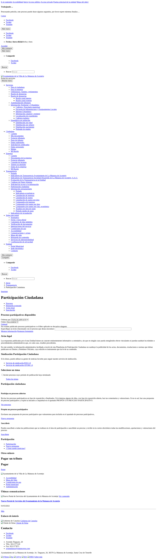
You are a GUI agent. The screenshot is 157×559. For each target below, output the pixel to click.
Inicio (26, 2)
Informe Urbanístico (23, 112)
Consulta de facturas (18, 162)
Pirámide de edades (23, 129)
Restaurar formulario (25, 331)
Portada (14, 173)
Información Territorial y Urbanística (25, 105)
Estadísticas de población (20, 120)
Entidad (9, 244)
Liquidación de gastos (24, 198)
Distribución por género (25, 125)
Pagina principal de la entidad (64, 2)
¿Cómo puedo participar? (15, 448)
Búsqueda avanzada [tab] (13, 306)
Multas (13, 149)
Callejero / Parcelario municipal (28, 107)
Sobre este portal (12, 215)
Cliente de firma (22, 523)
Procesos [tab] (9, 303)
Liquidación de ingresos (25, 195)
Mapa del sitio (16, 235)
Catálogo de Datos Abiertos (21, 182)
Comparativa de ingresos (25, 202)
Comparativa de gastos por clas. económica (32, 206)
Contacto (14, 251)
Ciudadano (10, 131)
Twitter (13, 63)
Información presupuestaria (21, 189)
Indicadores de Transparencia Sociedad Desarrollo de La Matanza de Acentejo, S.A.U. (44, 178)
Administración (12, 487)
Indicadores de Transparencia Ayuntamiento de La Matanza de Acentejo (38, 176)
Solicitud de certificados (20, 145)
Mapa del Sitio (11, 480)
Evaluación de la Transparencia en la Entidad (28, 180)
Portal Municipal (17, 246)
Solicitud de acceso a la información (25, 184)
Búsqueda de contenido (20, 237)
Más (2, 511)
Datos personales (17, 147)
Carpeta (14, 134)
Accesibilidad (18, 2)
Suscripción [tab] (10, 310)
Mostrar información (9, 331)
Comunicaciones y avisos (20, 233)
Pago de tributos (17, 140)
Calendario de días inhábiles (22, 222)
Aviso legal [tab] (10, 308)
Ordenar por (5, 320)
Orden (3, 322)
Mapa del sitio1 (83, 2)
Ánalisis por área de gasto (26, 209)
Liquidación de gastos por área (27, 200)
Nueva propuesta (12, 446)
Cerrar (3, 16)
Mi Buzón (15, 151)
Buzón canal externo (24, 100)
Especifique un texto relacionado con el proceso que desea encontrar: (27, 329)
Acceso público (34, 2)
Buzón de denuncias (18, 94)
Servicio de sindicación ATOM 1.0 (19, 365)
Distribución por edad (24, 123)
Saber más (38, 557)
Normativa (15, 218)
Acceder (4, 46)
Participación (11, 444)
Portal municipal (12, 484)
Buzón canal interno (23, 98)
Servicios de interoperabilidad (22, 240)
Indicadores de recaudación (21, 213)
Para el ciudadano (18, 87)
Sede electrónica (17, 248)
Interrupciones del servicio (21, 226)
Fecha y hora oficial (18, 220)
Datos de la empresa (18, 167)
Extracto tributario (18, 138)
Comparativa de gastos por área (28, 204)
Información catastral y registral (28, 114)
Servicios (9, 85)
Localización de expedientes (27, 116)
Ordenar (4, 324)
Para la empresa (17, 89)
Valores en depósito (18, 165)
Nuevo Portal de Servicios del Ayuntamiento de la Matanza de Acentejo (30, 501)
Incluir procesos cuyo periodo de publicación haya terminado (27, 375)
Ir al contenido (6, 2)
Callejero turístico (22, 118)
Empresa (9, 153)
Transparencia (11, 171)
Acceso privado (47, 2)
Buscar (8, 72)
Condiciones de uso (18, 229)
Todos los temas (12, 379)
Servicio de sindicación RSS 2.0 (18, 363)
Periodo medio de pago (25, 211)
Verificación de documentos (21, 224)
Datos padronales (17, 142)
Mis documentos (17, 136)
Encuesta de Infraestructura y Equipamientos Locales (36, 109)
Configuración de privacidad (22, 242)
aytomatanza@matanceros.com (18, 548)
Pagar (3, 469)
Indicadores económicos (25, 193)
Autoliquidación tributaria (21, 103)
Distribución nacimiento (25, 127)
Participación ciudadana (20, 187)
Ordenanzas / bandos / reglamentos (24, 92)
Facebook (14, 61)
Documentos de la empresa (21, 158)
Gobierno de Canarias (28, 521)
